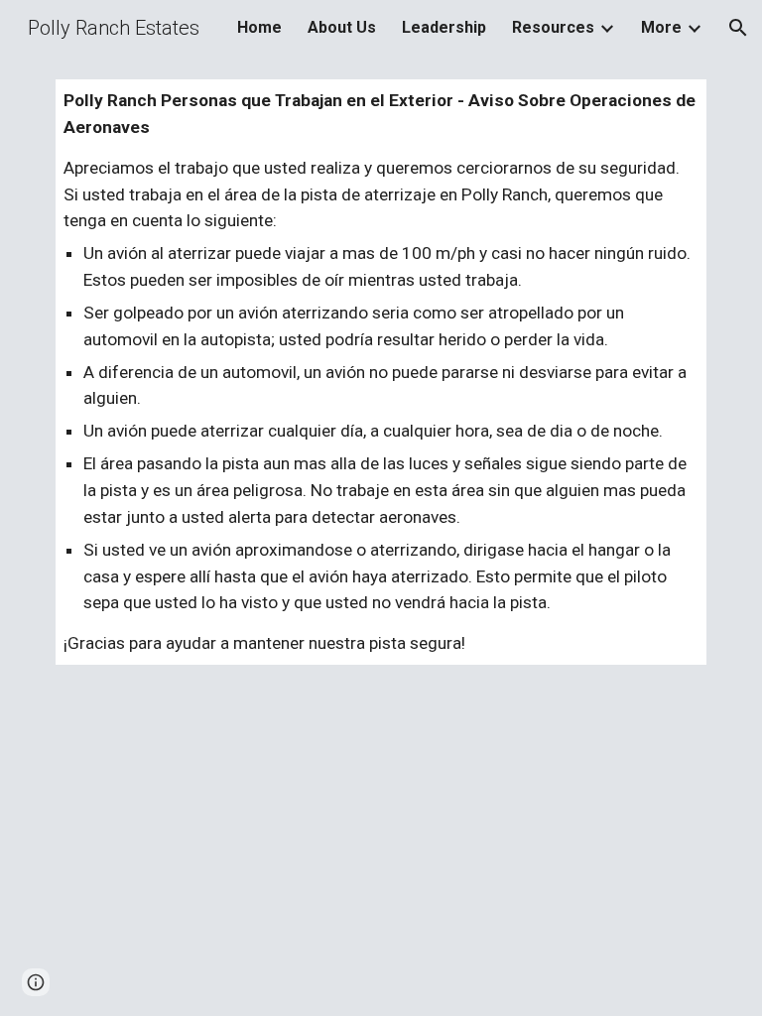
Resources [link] (553, 27)
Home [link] (259, 27)
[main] (380, 372)
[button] (738, 28)
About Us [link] (342, 27)
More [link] (661, 27)
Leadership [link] (444, 27)
